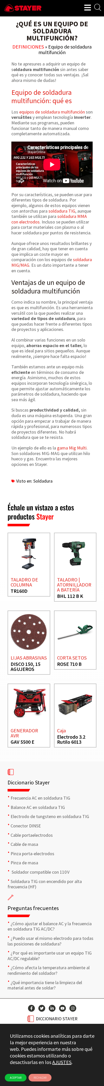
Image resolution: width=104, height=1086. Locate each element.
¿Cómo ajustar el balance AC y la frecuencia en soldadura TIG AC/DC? (50, 926)
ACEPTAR (15, 1077)
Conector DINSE (26, 826)
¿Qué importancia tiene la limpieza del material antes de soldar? (45, 985)
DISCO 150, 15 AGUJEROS (25, 666)
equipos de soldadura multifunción (52, 112)
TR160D (19, 591)
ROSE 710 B (69, 664)
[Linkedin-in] (52, 1008)
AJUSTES (61, 1062)
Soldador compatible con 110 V (40, 872)
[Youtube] (62, 1008)
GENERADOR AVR (24, 733)
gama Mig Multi (72, 448)
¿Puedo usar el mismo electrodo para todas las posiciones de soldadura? (50, 941)
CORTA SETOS (72, 657)
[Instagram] (72, 1008)
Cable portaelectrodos (32, 835)
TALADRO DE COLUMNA (24, 582)
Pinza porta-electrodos (32, 853)
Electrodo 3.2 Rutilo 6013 (71, 739)
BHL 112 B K (70, 596)
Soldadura (43, 481)
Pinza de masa (24, 863)
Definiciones (28, 46)
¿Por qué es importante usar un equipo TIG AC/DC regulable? (50, 955)
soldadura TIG (61, 211)
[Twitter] (41, 1008)
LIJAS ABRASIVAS (29, 657)
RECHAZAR (40, 1077)
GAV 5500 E (22, 742)
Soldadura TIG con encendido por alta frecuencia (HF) (45, 884)
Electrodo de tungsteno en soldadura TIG (50, 816)
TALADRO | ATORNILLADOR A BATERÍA (74, 584)
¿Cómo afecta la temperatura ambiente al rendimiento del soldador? (49, 970)
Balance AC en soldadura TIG (38, 807)
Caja (61, 730)
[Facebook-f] (31, 1008)
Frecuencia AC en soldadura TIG (40, 798)
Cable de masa (24, 844)
